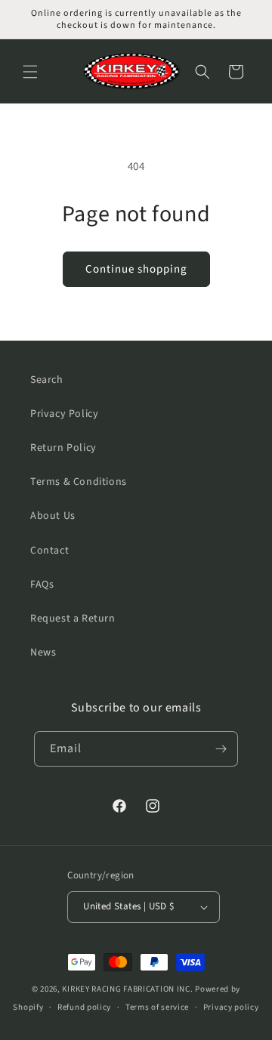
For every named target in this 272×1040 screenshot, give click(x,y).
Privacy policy (231, 1007)
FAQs (42, 584)
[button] (30, 71)
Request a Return (73, 618)
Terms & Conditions (78, 481)
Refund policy (84, 1007)
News (43, 652)
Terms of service (157, 1007)
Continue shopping (136, 269)
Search (46, 379)
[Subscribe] (220, 749)
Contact (49, 550)
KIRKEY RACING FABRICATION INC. (127, 989)
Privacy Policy (64, 413)
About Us (53, 515)
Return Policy (63, 447)
